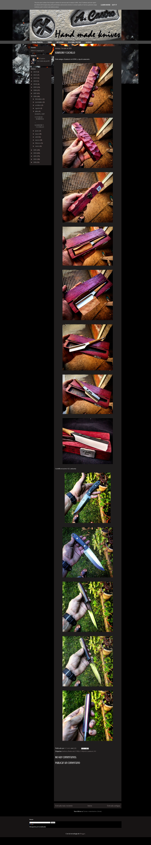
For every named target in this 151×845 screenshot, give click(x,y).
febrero (38, 143)
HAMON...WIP (40, 114)
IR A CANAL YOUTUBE (74, 42)
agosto (38, 108)
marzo (37, 140)
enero (37, 146)
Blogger (82, 834)
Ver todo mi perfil (43, 61)
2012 (35, 159)
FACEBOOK (89, 42)
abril (37, 137)
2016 (35, 96)
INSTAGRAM (60, 42)
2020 (35, 84)
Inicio (90, 806)
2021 (35, 81)
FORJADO (83, 751)
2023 (35, 75)
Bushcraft (71, 751)
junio (37, 131)
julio (37, 111)
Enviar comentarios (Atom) (92, 811)
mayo (37, 134)
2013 (35, 156)
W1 (95, 751)
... (35, 122)
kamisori (90, 751)
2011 (35, 162)
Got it (114, 5)
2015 (35, 150)
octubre (38, 105)
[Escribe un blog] (83, 748)
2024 (35, 72)
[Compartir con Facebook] (86, 748)
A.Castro (42, 58)
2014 (35, 153)
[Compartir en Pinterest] (88, 748)
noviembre (39, 102)
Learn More (105, 5)
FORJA (77, 751)
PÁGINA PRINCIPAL (37, 42)
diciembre (39, 99)
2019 (35, 87)
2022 (35, 78)
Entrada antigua (113, 806)
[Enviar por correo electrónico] (82, 748)
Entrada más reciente (64, 806)
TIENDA (50, 42)
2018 (35, 90)
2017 (35, 93)
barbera (64, 751)
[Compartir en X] (85, 748)
